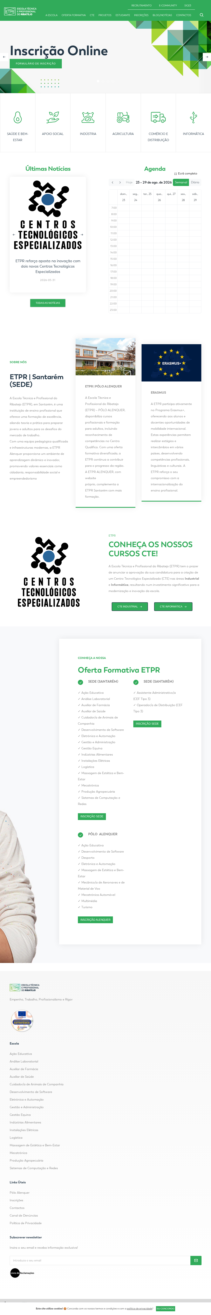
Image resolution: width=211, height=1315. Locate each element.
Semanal (181, 182)
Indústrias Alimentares (95, 754)
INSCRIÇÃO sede (91, 816)
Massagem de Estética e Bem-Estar (35, 1145)
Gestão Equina (90, 748)
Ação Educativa (91, 693)
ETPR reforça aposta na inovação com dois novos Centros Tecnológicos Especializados (47, 266)
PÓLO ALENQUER (102, 834)
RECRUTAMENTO (141, 5)
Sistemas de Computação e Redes (34, 1168)
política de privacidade (139, 1308)
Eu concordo (165, 1308)
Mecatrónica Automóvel (96, 895)
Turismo (85, 907)
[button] (98, 81)
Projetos (104, 15)
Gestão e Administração (96, 742)
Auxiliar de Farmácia (94, 705)
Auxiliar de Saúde (92, 711)
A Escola (51, 15)
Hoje (129, 182)
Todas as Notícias (48, 303)
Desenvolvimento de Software (101, 730)
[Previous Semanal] (112, 182)
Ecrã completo (187, 173)
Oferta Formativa (74, 15)
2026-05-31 (47, 280)
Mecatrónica (88, 785)
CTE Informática (171, 606)
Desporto (86, 858)
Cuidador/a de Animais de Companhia (36, 1084)
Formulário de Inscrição (36, 63)
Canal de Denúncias (24, 1215)
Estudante (123, 15)
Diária (195, 182)
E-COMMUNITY (168, 5)
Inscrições (141, 15)
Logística (86, 767)
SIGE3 (187, 5)
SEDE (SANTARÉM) (103, 681)
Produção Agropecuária (96, 791)
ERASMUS (158, 392)
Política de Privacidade (26, 1223)
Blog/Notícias (162, 15)
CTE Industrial (127, 606)
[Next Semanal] (120, 182)
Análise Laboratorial (94, 699)
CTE (92, 15)
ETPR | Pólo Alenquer (103, 386)
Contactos (183, 15)
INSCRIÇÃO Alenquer (95, 919)
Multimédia (87, 901)
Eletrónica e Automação (96, 736)
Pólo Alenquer (19, 1192)
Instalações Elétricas (94, 761)
